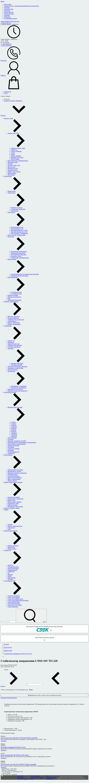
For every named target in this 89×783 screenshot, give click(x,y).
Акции (3, 21)
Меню (2, 1)
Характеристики (12, 698)
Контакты (20, 776)
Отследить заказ (35, 776)
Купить (3, 686)
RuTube (50, 779)
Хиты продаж (15, 21)
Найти (44, 621)
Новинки (8, 21)
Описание (4, 698)
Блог (47, 776)
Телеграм (48, 777)
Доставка (20, 779)
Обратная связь (34, 777)
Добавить (3, 741)
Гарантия (26, 779)
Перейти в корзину (9, 100)
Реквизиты (20, 777)
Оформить (19, 100)
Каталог (3, 115)
